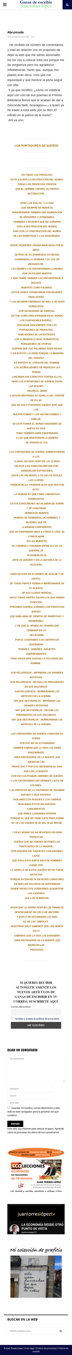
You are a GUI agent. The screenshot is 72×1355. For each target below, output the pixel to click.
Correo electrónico (21, 1006)
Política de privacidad (46, 1348)
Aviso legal (29, 1348)
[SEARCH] (61, 1331)
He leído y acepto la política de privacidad (37, 1018)
